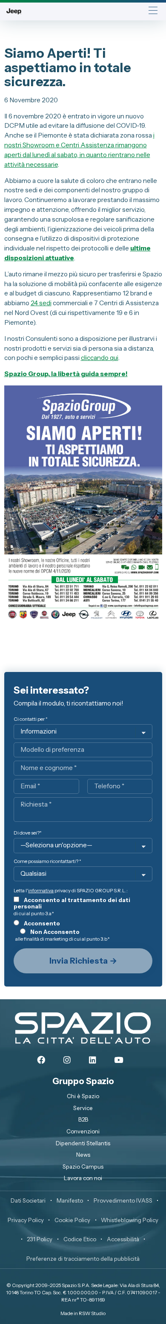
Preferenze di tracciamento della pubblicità (83, 1258)
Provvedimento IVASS (123, 1200)
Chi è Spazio (83, 1096)
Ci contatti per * (31, 719)
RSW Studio (92, 1313)
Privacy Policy (26, 1220)
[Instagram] (67, 1060)
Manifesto (70, 1200)
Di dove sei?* (28, 833)
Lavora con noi (83, 1178)
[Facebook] (41, 1060)
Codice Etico (79, 1239)
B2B (83, 1119)
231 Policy (39, 1239)
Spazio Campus (83, 1166)
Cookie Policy (72, 1220)
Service (83, 1108)
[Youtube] (119, 1060)
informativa (41, 891)
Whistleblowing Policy (129, 1220)
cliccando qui (99, 358)
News (83, 1154)
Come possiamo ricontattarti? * (47, 861)
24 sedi (41, 303)
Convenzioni (83, 1131)
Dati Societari (28, 1200)
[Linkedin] (93, 1060)
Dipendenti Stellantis (83, 1143)
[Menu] (153, 11)
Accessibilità (123, 1239)
